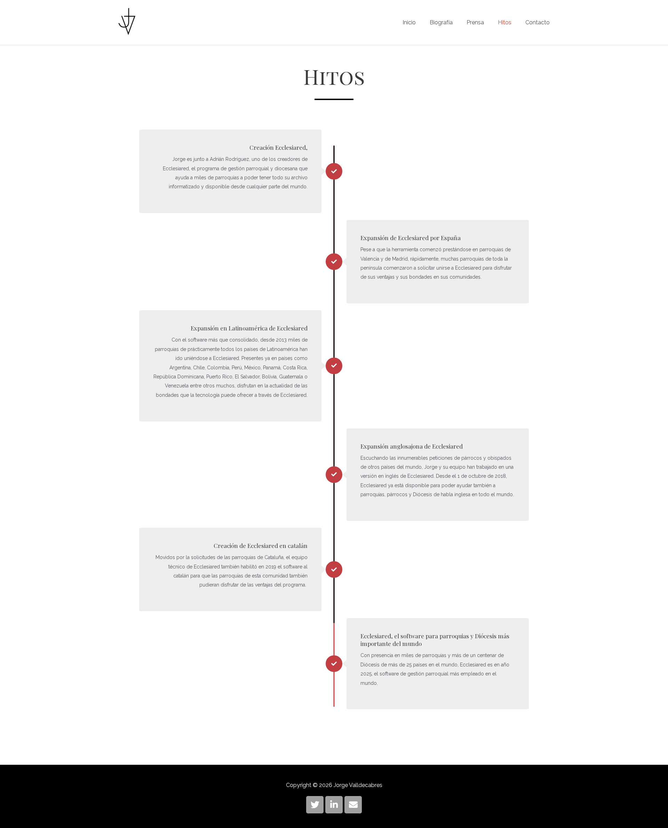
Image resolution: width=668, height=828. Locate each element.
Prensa (475, 22)
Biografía (441, 22)
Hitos (504, 22)
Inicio (409, 22)
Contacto (537, 22)
